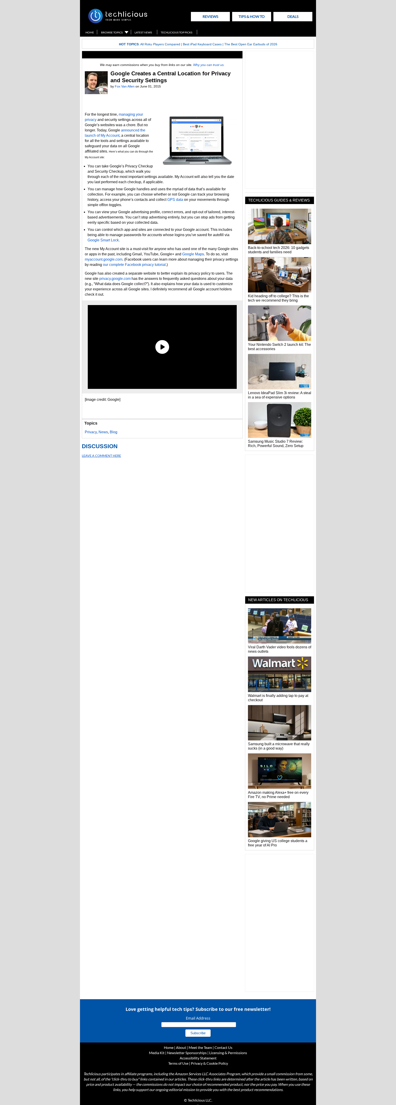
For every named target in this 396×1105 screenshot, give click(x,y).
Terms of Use (178, 1063)
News (103, 432)
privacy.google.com (115, 279)
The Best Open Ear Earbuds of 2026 (250, 44)
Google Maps (193, 254)
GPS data (175, 200)
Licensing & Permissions (228, 1052)
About (181, 1047)
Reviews (210, 16)
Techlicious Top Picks (176, 32)
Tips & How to (252, 16)
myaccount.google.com (103, 259)
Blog (113, 432)
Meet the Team (200, 1047)
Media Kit (157, 1052)
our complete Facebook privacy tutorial (134, 265)
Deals (292, 16)
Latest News (143, 32)
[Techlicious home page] (117, 22)
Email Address (198, 1018)
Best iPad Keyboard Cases (202, 44)
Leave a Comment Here (101, 456)
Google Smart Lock (103, 240)
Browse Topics (112, 32)
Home (89, 32)
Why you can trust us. (209, 65)
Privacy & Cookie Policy (209, 1063)
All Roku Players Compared (160, 44)
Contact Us (223, 1047)
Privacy (91, 432)
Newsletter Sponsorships (187, 1052)
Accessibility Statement (198, 1058)
